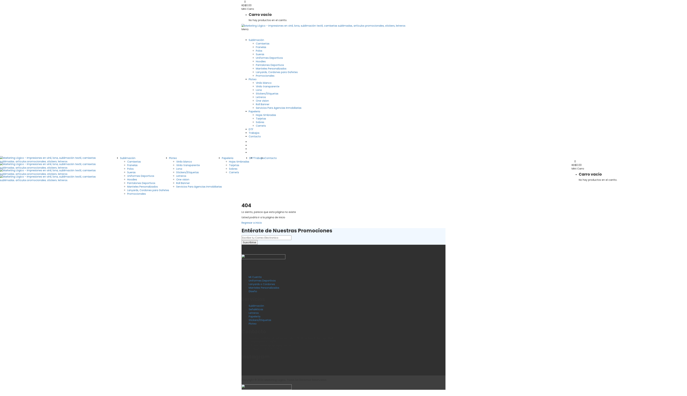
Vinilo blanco (264, 83)
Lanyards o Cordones (262, 284)
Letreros (261, 97)
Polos (259, 51)
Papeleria (254, 111)
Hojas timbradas (266, 115)
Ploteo (253, 79)
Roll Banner (262, 104)
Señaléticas (256, 309)
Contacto (255, 136)
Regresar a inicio (252, 223)
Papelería (254, 316)
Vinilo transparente (267, 86)
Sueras (260, 54)
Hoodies (261, 61)
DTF (251, 129)
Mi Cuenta (255, 277)
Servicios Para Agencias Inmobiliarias (278, 108)
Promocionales (265, 76)
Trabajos (254, 133)
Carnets (261, 126)
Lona (259, 90)
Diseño (253, 291)
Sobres (260, 122)
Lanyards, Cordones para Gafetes (277, 72)
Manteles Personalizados (271, 68)
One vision (262, 101)
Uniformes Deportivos (269, 58)
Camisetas (262, 43)
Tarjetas (261, 118)
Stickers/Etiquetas (267, 93)
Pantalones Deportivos (270, 65)
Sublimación (256, 40)
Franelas (261, 47)
